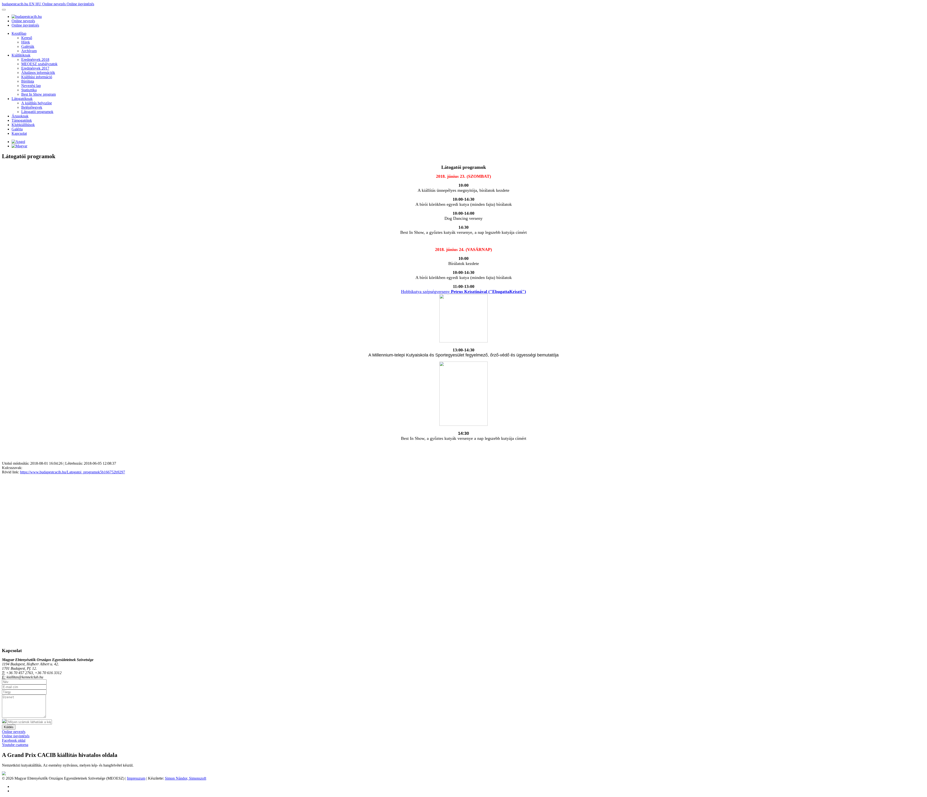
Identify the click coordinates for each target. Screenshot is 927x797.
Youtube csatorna (15, 745)
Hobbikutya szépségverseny (426, 291)
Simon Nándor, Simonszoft (185, 778)
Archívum (29, 51)
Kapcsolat (19, 133)
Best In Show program (38, 94)
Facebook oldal (13, 740)
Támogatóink (22, 120)
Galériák (27, 46)
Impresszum (136, 778)
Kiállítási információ (36, 77)
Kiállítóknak (21, 55)
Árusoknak (20, 116)
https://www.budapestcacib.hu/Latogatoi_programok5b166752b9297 (72, 472)
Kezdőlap (19, 33)
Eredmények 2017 (35, 68)
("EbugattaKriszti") (506, 291)
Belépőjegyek (31, 107)
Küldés (9, 727)
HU (38, 4)
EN (32, 4)
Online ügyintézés (80, 4)
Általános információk (38, 73)
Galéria (17, 129)
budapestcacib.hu (15, 4)
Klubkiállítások (23, 125)
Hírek (25, 42)
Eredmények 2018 (35, 59)
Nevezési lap (31, 86)
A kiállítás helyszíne (36, 103)
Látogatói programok (37, 112)
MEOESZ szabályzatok (39, 64)
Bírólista (27, 81)
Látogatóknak (22, 99)
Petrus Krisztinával (469, 291)
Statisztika (29, 90)
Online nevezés (54, 4)
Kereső (26, 38)
